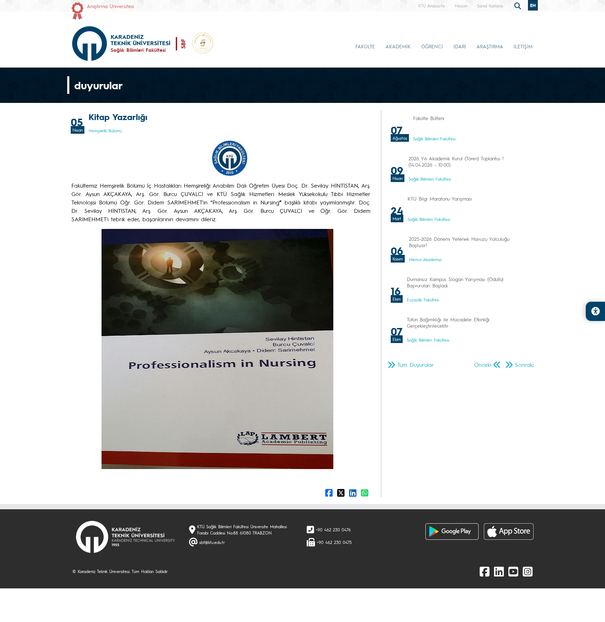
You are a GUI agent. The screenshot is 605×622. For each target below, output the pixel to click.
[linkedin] (499, 571)
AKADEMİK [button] (398, 46)
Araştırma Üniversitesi (110, 6)
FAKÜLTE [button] (365, 46)
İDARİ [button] (459, 46)
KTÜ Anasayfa (431, 5)
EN (533, 5)
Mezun (461, 5)
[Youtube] (513, 571)
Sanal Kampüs (490, 5)
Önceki (482, 364)
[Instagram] (528, 571)
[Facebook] (484, 571)
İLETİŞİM (523, 46)
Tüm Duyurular (415, 364)
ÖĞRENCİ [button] (432, 46)
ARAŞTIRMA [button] (490, 46)
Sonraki (524, 364)
